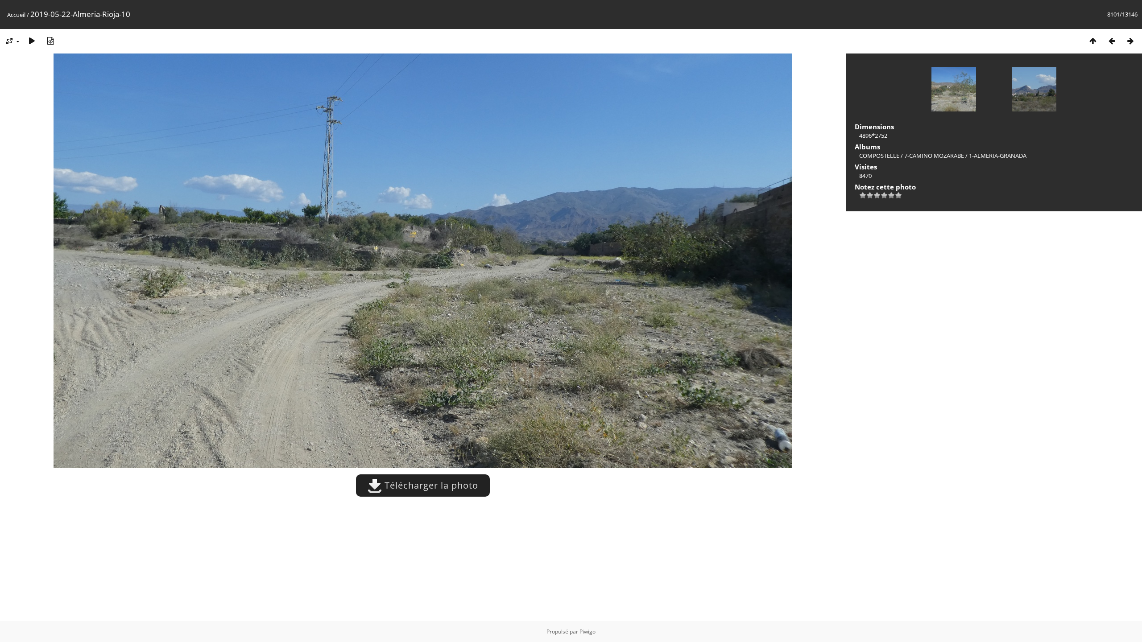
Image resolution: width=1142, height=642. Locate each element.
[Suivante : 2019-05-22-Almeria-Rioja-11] (1130, 41)
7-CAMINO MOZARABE (934, 156)
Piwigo (587, 631)
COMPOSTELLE (879, 156)
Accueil (16, 15)
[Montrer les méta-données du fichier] (50, 41)
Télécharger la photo (430, 485)
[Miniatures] (1093, 41)
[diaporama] (31, 41)
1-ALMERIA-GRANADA (997, 156)
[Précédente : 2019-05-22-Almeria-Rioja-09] (1111, 41)
